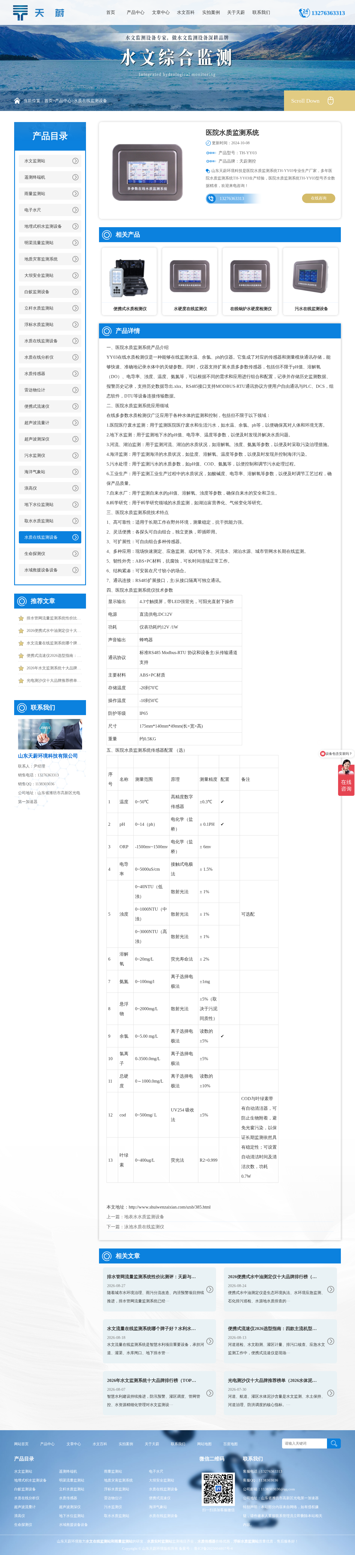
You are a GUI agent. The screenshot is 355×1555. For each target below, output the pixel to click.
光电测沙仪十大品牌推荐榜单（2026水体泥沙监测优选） (54, 680)
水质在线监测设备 (90, 100)
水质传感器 (34, 373)
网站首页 (21, 1444)
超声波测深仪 (36, 439)
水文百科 (186, 12)
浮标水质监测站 (39, 324)
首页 (110, 12)
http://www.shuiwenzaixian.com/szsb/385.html (170, 1207)
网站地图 (204, 1444)
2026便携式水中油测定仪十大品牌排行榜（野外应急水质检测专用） (54, 631)
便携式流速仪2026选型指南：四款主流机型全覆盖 (54, 656)
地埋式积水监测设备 (43, 226)
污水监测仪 (34, 455)
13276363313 (232, 198)
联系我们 (261, 12)
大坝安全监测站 (39, 275)
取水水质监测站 (39, 521)
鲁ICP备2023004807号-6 (213, 1548)
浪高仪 (30, 488)
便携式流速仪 (36, 406)
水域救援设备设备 (41, 570)
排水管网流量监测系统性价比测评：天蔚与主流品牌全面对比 (54, 618)
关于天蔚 (236, 12)
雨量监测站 (34, 193)
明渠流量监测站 (39, 242)
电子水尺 (32, 210)
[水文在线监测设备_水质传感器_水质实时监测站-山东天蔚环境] (40, 11)
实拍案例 (211, 12)
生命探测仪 (34, 553)
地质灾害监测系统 (41, 259)
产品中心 (135, 12)
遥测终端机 (34, 177)
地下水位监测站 (39, 504)
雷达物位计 (34, 390)
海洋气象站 (34, 472)
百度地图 (230, 1444)
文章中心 (161, 12)
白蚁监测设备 (36, 292)
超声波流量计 (36, 423)
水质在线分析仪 (39, 357)
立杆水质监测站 (39, 308)
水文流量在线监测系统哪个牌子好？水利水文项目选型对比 (54, 643)
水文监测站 (34, 161)
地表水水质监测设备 (144, 1216)
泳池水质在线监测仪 (144, 1226)
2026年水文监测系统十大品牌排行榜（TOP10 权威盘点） (54, 668)
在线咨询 (318, 198)
